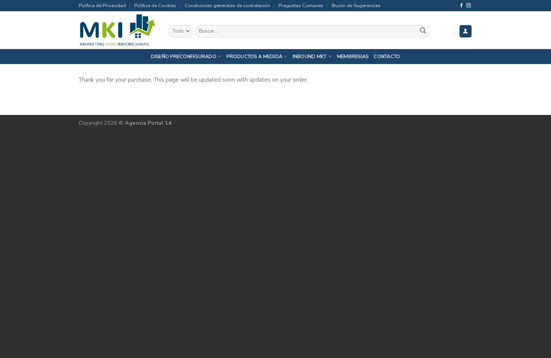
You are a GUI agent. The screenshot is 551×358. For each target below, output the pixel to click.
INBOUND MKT (310, 56)
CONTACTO (387, 56)
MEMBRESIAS (353, 56)
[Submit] (422, 31)
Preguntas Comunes (300, 5)
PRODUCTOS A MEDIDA (254, 56)
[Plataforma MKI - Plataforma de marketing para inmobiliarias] (118, 30)
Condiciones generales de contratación (227, 5)
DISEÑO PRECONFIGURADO (183, 56)
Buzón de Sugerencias (356, 5)
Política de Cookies (155, 5)
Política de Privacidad (102, 5)
